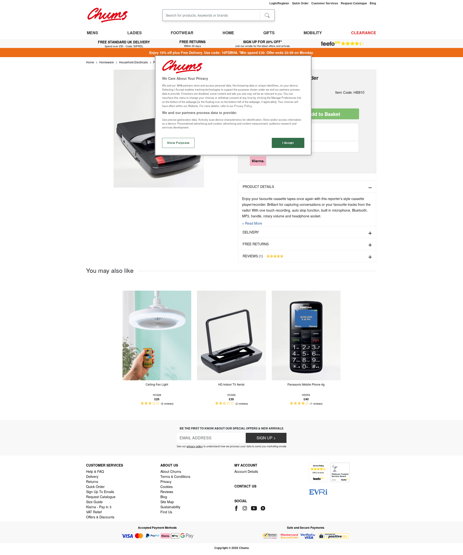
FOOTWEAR (182, 32)
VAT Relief (94, 511)
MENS (92, 32)
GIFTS (269, 32)
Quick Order (95, 486)
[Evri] (318, 491)
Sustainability (170, 506)
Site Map (167, 501)
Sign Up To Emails (100, 491)
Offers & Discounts (100, 517)
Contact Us (245, 486)
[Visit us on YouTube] (254, 507)
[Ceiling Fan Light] (157, 335)
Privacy (165, 481)
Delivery (251, 232)
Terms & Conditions (175, 476)
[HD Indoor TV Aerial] (231, 335)
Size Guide (94, 501)
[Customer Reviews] (342, 43)
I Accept (288, 143)
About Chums (170, 471)
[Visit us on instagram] (245, 507)
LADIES (134, 32)
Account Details (246, 471)
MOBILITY (313, 32)
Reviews (166, 491)
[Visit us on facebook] (237, 507)
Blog (163, 496)
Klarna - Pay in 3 (98, 506)
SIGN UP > (266, 438)
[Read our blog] (262, 507)
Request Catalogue (101, 496)
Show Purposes (178, 143)
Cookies (166, 486)
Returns (92, 481)
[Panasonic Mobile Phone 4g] (306, 335)
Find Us (166, 511)
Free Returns (256, 243)
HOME (228, 32)
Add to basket (324, 113)
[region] (233, 105)
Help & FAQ (95, 471)
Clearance (363, 32)
